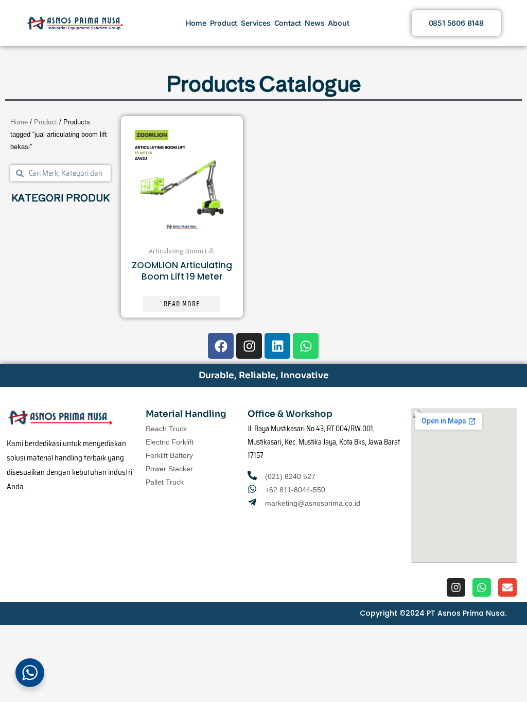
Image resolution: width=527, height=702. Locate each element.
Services (255, 23)
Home (196, 23)
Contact (288, 23)
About (338, 23)
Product (224, 23)
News (314, 23)
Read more (182, 304)
